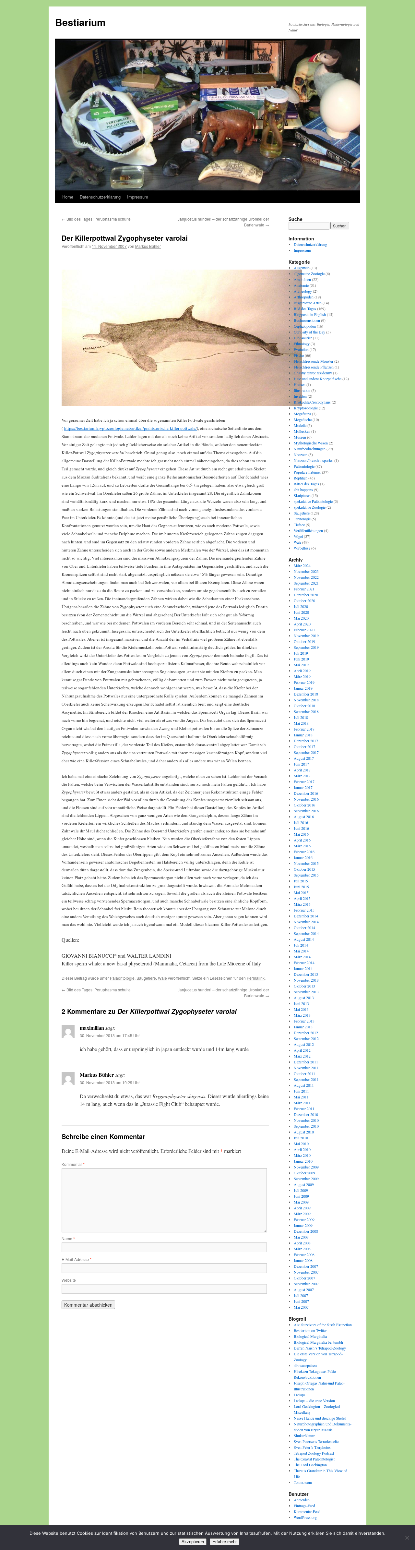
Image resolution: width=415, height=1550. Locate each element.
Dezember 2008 (306, 1231)
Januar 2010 (303, 1161)
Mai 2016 (301, 834)
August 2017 (304, 758)
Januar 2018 (303, 734)
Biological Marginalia (310, 1336)
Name (68, 1238)
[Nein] (407, 1537)
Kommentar (73, 1164)
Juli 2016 (301, 822)
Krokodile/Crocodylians (312, 402)
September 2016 (306, 810)
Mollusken (302, 431)
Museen (300, 437)
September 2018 (306, 711)
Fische (299, 355)
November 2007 (306, 1272)
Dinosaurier (303, 337)
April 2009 (302, 1207)
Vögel (298, 536)
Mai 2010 (301, 1143)
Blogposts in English (310, 314)
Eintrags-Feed (304, 1505)
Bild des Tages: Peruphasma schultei (97, 219)
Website (69, 1280)
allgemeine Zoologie (309, 273)
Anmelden (302, 1499)
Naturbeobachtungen (310, 448)
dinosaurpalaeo (305, 1365)
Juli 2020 (301, 606)
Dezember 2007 (306, 1266)
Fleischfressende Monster (313, 361)
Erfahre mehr (224, 1541)
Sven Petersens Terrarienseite (316, 1441)
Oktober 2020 (304, 600)
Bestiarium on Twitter (310, 1330)
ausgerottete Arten (308, 302)
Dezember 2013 (306, 974)
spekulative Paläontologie (313, 501)
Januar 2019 (303, 688)
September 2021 (306, 583)
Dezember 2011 (306, 1061)
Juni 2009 (301, 1196)
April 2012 (302, 1050)
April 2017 (302, 769)
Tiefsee (299, 524)
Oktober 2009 (304, 1172)
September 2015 (306, 875)
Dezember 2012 (306, 1032)
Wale (162, 978)
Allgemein (302, 267)
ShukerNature (304, 1435)
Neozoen (300, 454)
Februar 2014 (304, 962)
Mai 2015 (301, 892)
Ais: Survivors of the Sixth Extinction (323, 1324)
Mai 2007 (301, 1307)
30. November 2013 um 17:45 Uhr (110, 1035)
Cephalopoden (305, 326)
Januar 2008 (303, 1260)
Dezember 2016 (306, 793)
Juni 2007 (301, 1301)
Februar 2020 (304, 629)
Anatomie (301, 285)
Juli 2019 (301, 653)
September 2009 (306, 1178)
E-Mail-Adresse (76, 1259)
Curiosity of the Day (309, 331)
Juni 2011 (301, 1091)
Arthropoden (304, 296)
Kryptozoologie (306, 407)
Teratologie (302, 518)
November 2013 (306, 980)
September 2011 (306, 1079)
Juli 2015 (301, 880)
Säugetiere (146, 978)
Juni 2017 (301, 764)
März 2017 (302, 775)
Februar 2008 (304, 1254)
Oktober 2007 (304, 1277)
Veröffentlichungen (308, 530)
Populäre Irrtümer (307, 472)
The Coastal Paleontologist (314, 1458)
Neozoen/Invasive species (313, 460)
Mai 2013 (301, 1009)
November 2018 (306, 699)
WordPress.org (305, 1517)
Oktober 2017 (304, 746)
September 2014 (306, 933)
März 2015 (302, 904)
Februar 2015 (304, 910)
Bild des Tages (305, 308)
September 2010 (306, 1126)
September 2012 (306, 1038)
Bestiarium (80, 22)
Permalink (256, 978)
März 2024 (302, 565)
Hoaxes (299, 384)
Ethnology (302, 343)
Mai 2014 (301, 950)
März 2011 (302, 1102)
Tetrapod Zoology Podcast (314, 1453)
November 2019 (306, 635)
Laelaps (299, 1394)
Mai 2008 (301, 1237)
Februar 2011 (304, 1108)
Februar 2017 (304, 781)
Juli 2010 (301, 1137)
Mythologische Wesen (311, 442)
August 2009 (304, 1184)
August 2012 (304, 1044)
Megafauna (302, 413)
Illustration (302, 390)
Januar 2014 (303, 968)
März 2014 (302, 956)
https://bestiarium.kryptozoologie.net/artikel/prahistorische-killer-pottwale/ (130, 428)
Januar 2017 (303, 787)
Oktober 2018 (304, 705)
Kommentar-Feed (307, 1511)
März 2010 (302, 1155)
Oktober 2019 (304, 641)
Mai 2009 (301, 1202)
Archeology (303, 291)
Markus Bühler (148, 246)
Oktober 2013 (304, 985)
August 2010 (304, 1131)
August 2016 (304, 816)
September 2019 (306, 647)
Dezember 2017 (306, 740)
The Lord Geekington (310, 1464)
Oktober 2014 (304, 927)
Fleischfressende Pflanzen (314, 366)
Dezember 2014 (306, 915)
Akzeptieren (193, 1541)
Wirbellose (302, 548)
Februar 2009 (304, 1219)
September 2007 (306, 1283)
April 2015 (302, 898)
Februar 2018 (304, 729)
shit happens (303, 489)
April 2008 (302, 1242)
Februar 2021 (304, 588)
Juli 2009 (301, 1190)
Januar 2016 (303, 857)
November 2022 (306, 577)
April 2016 (302, 839)
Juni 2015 (301, 886)
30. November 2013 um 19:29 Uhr (110, 1082)
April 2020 (302, 623)
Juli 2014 (301, 945)
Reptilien (300, 477)
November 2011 (306, 1067)
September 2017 (306, 752)
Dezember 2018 (306, 693)
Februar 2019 (304, 682)
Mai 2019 (301, 664)
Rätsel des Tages (306, 483)
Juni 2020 (301, 612)
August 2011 (304, 1085)
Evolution (301, 349)
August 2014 (304, 939)
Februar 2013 (304, 1020)
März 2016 (302, 845)
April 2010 (302, 1149)
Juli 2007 (301, 1295)
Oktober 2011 (304, 1073)
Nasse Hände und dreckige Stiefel (320, 1418)
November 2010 (306, 1120)
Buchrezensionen (307, 320)
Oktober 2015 (304, 869)
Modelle (300, 425)
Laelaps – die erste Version (314, 1400)
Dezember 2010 (306, 1114)
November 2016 (306, 799)
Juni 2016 (301, 828)
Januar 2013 (303, 1026)
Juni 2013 (301, 1003)
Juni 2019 (301, 658)
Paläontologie (122, 978)
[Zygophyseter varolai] (182, 404)
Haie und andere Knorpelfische (317, 378)
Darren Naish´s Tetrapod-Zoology (320, 1347)
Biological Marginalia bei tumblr (318, 1342)
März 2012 (302, 1056)
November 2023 (306, 571)
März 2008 (302, 1248)
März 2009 (302, 1213)
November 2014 (306, 921)
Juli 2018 (301, 717)
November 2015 (306, 863)
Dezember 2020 (306, 594)
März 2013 (302, 1015)
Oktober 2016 (304, 804)
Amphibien (302, 279)
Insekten (300, 396)
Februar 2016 (304, 851)
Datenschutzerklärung (100, 197)
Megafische (303, 419)
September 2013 (306, 991)
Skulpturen (302, 495)
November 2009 (306, 1166)
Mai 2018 (301, 723)
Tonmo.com (303, 1482)
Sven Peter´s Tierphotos (312, 1447)
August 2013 (304, 997)
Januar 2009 (303, 1225)
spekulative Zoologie (310, 507)
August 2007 (304, 1289)
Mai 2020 (301, 618)
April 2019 (302, 670)
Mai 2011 (301, 1096)
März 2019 (302, 676)
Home (67, 197)
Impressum (137, 197)
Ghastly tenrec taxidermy (313, 372)
